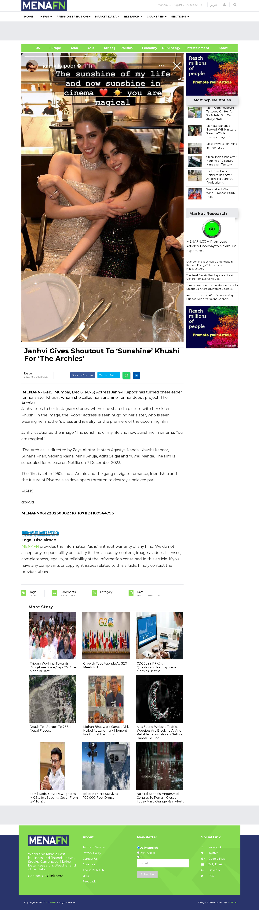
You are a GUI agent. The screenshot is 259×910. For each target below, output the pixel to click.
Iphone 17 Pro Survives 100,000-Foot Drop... (100, 795)
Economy (149, 48)
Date (28, 373)
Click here (55, 876)
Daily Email (215, 864)
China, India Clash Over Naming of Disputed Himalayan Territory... (221, 160)
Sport (221, 48)
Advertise (89, 864)
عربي (213, 5)
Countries (155, 16)
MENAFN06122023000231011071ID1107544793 (67, 513)
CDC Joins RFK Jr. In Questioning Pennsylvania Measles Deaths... (156, 667)
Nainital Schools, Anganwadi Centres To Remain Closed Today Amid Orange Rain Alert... (160, 797)
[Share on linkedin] (136, 375)
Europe (55, 48)
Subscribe (147, 874)
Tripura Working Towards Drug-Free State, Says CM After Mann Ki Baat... (53, 667)
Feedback (89, 881)
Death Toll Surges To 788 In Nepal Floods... (51, 728)
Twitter (213, 853)
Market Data (106, 16)
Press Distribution (72, 16)
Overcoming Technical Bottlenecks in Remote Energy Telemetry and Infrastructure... (209, 265)
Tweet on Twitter (108, 375)
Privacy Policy (92, 853)
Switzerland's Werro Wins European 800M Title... (221, 193)
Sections (178, 16)
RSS (211, 876)
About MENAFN (93, 870)
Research (131, 16)
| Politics (125, 48)
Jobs (86, 876)
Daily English (149, 847)
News (44, 16)
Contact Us (90, 858)
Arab (74, 48)
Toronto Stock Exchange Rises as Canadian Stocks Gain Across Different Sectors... (212, 287)
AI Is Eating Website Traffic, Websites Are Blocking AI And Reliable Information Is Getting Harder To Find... (160, 732)
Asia (91, 48)
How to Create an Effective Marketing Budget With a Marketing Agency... (209, 297)
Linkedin (214, 870)
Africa (108, 48)
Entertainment (191, 48)
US (33, 48)
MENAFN (32, 392)
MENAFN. (51, 902)
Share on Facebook (82, 375)
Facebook (215, 847)
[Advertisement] (131, 31)
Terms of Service (94, 847)
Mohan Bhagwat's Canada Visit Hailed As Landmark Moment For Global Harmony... (106, 730)
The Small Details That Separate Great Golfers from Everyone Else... (209, 277)
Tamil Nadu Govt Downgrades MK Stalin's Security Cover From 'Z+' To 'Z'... (54, 797)
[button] (224, 5)
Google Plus (216, 858)
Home (28, 16)
